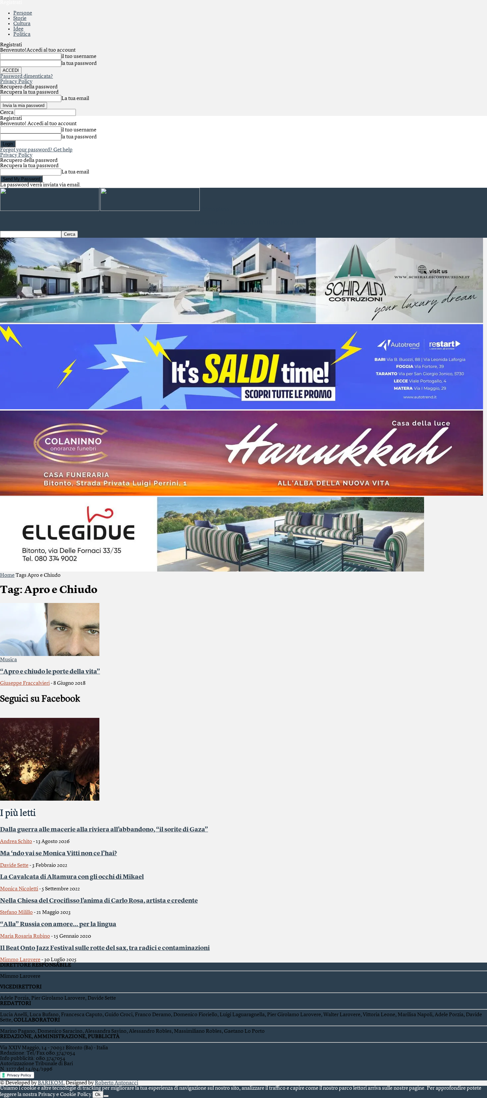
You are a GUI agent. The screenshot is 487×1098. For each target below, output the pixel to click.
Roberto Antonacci (116, 1083)
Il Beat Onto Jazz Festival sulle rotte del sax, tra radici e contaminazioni (105, 948)
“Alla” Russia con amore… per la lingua (58, 924)
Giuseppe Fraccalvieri (25, 683)
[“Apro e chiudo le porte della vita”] (49, 654)
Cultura (21, 23)
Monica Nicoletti (19, 889)
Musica (8, 660)
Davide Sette (14, 865)
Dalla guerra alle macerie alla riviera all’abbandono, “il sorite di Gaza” (104, 830)
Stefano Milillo (16, 912)
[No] (106, 1096)
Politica (21, 34)
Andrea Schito (16, 841)
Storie (20, 18)
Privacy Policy (16, 81)
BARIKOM (50, 1083)
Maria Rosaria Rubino (25, 936)
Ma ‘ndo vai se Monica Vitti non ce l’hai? (58, 854)
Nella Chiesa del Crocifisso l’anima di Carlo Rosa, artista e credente (99, 901)
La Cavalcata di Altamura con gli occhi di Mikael (72, 877)
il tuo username (78, 56)
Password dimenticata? (26, 76)
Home (7, 575)
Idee (18, 29)
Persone (22, 13)
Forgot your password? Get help (36, 150)
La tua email (75, 98)
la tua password (79, 63)
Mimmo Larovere (20, 960)
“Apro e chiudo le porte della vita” (50, 672)
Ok (98, 1094)
